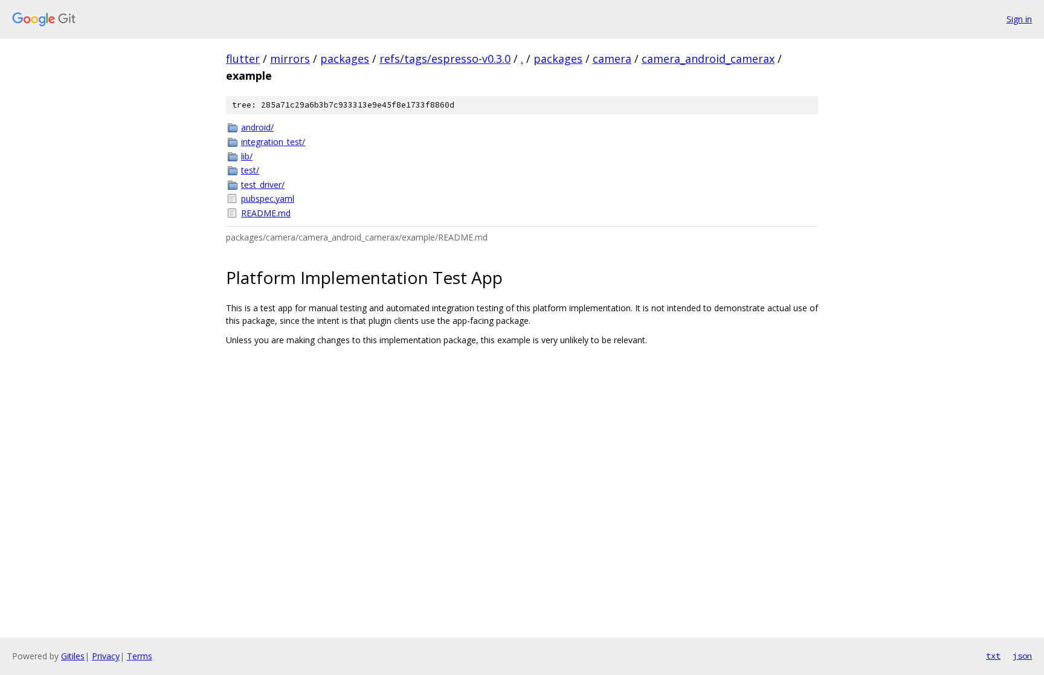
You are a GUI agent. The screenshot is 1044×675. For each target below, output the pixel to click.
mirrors (290, 58)
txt (993, 655)
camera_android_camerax (708, 58)
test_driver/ (263, 184)
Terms (139, 656)
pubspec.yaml (267, 198)
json (1022, 655)
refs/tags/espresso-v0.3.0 (445, 58)
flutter (243, 58)
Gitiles (73, 656)
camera (612, 58)
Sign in (1019, 19)
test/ (250, 170)
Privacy (106, 656)
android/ (257, 127)
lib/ (247, 156)
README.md (266, 213)
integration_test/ (273, 141)
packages (344, 58)
